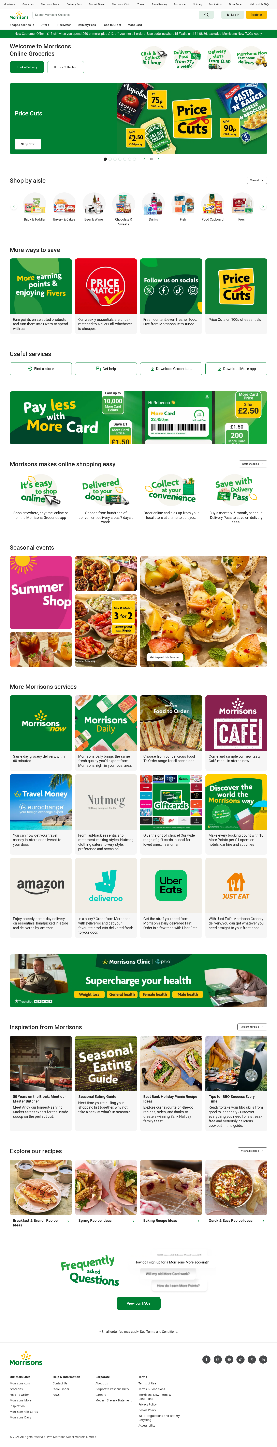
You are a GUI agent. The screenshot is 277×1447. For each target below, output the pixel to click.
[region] (138, 1438)
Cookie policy (34, 1442)
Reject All (210, 1437)
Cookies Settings (181, 1437)
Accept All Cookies (241, 1437)
